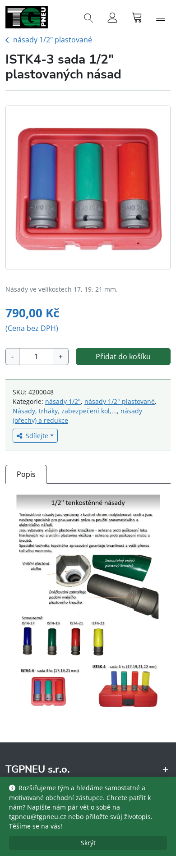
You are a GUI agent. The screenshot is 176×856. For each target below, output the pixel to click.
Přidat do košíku (123, 357)
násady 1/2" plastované (52, 40)
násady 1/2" (63, 401)
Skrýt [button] (88, 842)
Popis (26, 474)
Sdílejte (37, 435)
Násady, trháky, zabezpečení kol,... (65, 411)
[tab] (26, 474)
